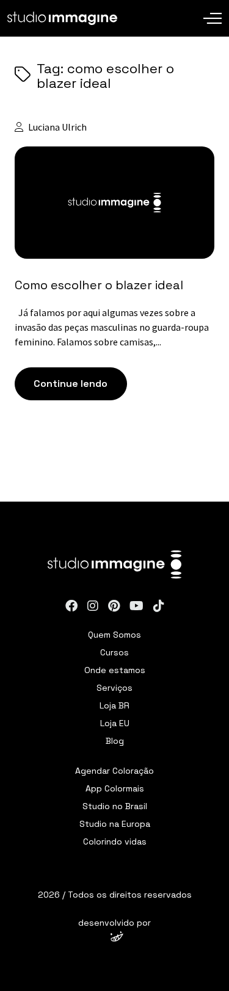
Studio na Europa (114, 823)
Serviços (114, 687)
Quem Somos (114, 634)
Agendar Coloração (114, 770)
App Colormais (114, 788)
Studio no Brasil (114, 806)
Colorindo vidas (115, 841)
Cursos (114, 652)
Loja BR (114, 705)
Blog (115, 740)
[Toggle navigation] (212, 9)
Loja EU (114, 723)
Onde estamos (114, 670)
